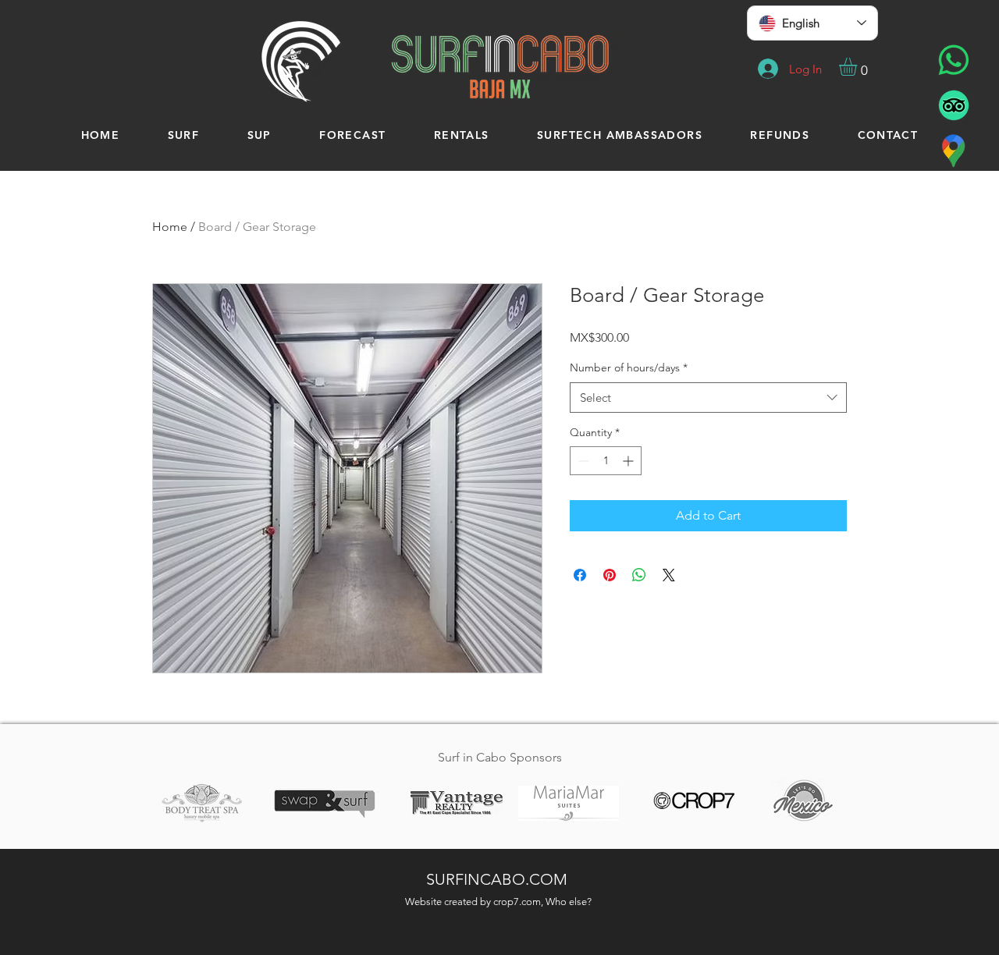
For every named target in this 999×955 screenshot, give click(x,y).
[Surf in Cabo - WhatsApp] (953, 60)
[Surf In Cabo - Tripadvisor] (953, 105)
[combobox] (708, 397)
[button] (858, 67)
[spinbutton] (606, 460)
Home (169, 226)
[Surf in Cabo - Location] (953, 150)
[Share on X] (668, 575)
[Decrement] (582, 460)
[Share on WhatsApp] (639, 575)
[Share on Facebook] (580, 575)
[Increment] (629, 460)
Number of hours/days (629, 367)
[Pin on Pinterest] (609, 575)
